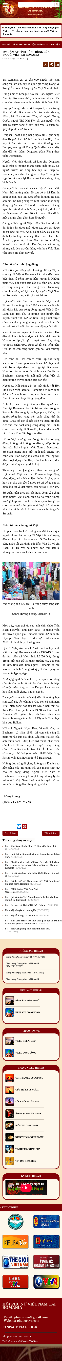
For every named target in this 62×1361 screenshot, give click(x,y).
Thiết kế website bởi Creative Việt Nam (20, 1341)
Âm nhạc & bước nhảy (28, 1113)
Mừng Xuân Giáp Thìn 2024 (25, 957)
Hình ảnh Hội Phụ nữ (27, 1000)
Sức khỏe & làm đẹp (27, 1101)
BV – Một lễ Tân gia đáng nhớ (26, 915)
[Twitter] (19, 826)
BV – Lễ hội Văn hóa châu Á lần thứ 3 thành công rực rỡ (32, 874)
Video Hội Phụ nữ (25, 1041)
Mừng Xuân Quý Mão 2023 (24, 972)
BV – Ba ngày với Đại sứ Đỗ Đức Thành (31, 905)
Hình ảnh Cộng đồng (27, 1012)
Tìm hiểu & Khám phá (27, 1149)
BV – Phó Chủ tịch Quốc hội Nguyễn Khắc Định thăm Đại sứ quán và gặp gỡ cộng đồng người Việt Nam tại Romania (32, 865)
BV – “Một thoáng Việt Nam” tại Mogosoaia (21, 890)
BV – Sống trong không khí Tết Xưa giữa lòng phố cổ (30, 847)
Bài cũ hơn (10, 833)
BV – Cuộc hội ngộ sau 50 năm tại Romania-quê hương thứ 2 (33, 855)
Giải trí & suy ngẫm (27, 1089)
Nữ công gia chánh (26, 1125)
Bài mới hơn (50, 833)
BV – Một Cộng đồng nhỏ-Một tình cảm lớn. (27, 930)
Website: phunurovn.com (20, 1320)
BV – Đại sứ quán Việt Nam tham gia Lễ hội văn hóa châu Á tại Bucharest (31, 898)
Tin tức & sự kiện (25, 1161)
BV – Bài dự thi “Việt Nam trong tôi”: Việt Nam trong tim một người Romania (32, 882)
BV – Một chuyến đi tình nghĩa (26, 910)
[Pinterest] (24, 826)
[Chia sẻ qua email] (15, 826)
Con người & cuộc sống (29, 1078)
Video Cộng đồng (25, 1053)
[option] (31, 957)
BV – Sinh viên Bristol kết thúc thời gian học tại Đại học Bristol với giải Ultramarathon (33, 922)
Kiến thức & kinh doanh (29, 1137)
